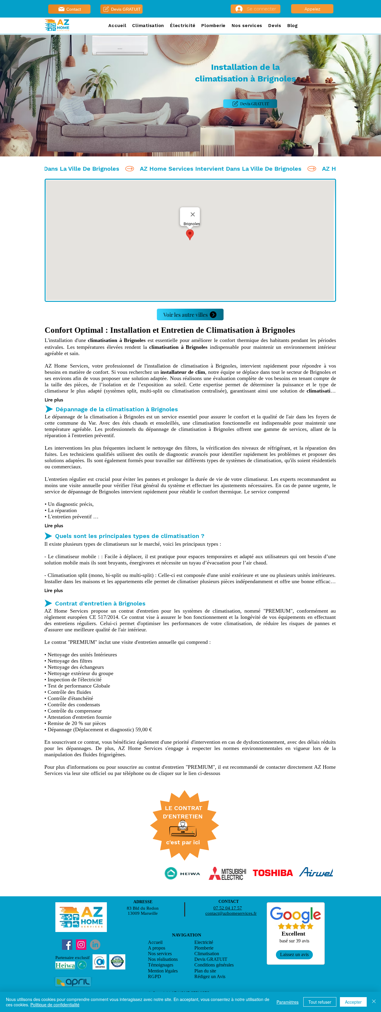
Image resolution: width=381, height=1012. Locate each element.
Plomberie (203, 947)
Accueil (155, 942)
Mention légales (163, 970)
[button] (148, 25)
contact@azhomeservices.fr (231, 913)
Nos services (160, 953)
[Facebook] (67, 944)
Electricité (203, 942)
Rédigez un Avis (210, 976)
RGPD (154, 976)
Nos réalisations (163, 959)
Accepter (353, 1002)
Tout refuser (319, 1002)
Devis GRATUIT (210, 959)
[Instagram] (81, 944)
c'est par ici (183, 842)
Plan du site (205, 970)
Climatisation (206, 953)
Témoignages (160, 964)
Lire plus (54, 400)
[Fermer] (373, 1002)
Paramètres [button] (288, 1002)
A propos (156, 947)
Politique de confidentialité (54, 1005)
